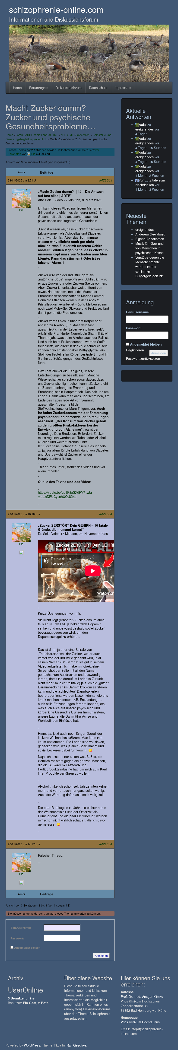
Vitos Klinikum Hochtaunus (140, 1022)
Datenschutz (98, 87)
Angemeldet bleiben (27, 947)
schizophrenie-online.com (56, 9)
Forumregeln (38, 87)
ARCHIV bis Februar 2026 (41, 135)
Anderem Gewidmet (150, 234)
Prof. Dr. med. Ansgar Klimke (142, 996)
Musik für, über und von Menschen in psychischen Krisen (149, 248)
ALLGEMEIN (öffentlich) (75, 135)
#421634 (105, 844)
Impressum (123, 87)
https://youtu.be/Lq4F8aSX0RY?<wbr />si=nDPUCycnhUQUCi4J (65, 494)
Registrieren (135, 350)
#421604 (105, 514)
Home (17, 87)
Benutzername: (20, 928)
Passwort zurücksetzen (143, 358)
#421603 (105, 180)
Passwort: (17, 938)
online (21, 998)
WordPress (32, 1045)
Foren (19, 135)
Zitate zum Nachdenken (150, 182)
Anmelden (101, 956)
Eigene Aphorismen (149, 238)
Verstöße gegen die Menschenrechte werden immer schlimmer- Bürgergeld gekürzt (149, 266)
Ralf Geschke (76, 1045)
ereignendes (144, 129)
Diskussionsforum (69, 87)
